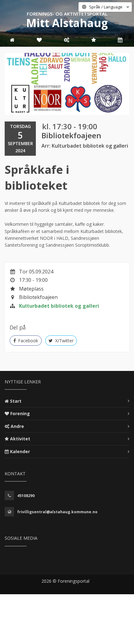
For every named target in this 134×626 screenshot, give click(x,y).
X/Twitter (64, 341)
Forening (20, 413)
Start (16, 401)
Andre (17, 426)
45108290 (26, 495)
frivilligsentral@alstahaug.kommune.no (57, 512)
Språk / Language (105, 7)
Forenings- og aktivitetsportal (67, 14)
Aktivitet (20, 439)
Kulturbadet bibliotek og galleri (59, 305)
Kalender (20, 451)
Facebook (27, 341)
